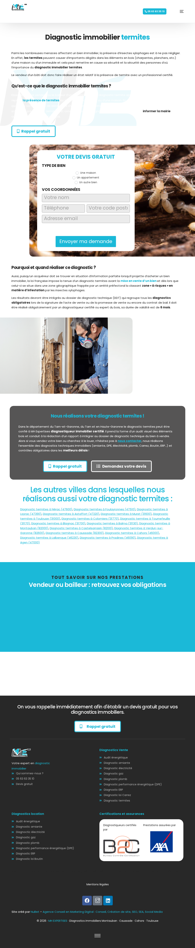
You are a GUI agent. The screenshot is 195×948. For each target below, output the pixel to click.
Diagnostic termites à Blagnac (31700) (58, 523)
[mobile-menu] (176, 11)
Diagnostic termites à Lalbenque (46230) (49, 538)
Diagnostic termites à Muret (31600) (126, 514)
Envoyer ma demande (85, 241)
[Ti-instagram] (97, 900)
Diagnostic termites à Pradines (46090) (108, 538)
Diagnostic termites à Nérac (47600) (46, 509)
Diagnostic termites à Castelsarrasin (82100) (81, 528)
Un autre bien (87, 182)
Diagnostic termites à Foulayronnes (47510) (105, 509)
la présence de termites (41, 100)
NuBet (35, 912)
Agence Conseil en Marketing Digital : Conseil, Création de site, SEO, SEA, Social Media (103, 912)
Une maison (87, 172)
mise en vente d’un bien (139, 281)
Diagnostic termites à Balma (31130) (112, 523)
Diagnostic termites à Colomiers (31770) (90, 519)
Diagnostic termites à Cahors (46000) (132, 533)
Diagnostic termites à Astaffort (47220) (71, 514)
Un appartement (87, 177)
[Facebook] (87, 900)
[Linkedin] (108, 900)
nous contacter (129, 441)
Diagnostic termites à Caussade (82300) (75, 533)
